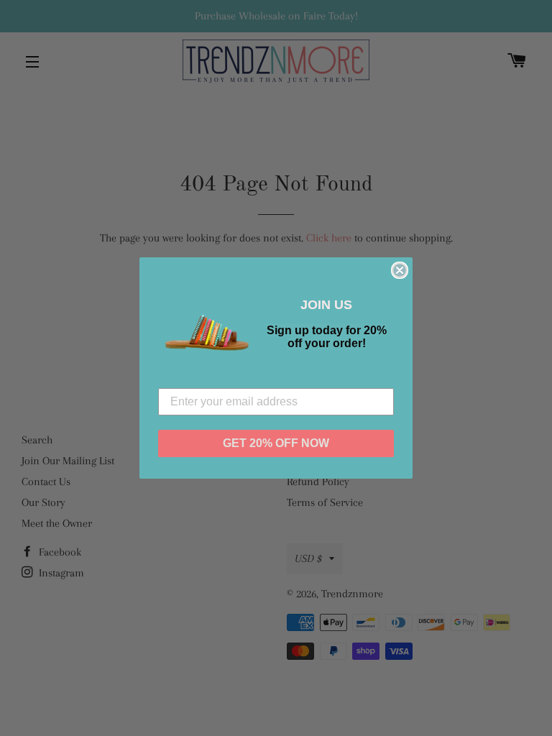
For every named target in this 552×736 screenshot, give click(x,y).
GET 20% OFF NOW (276, 443)
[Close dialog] (399, 270)
